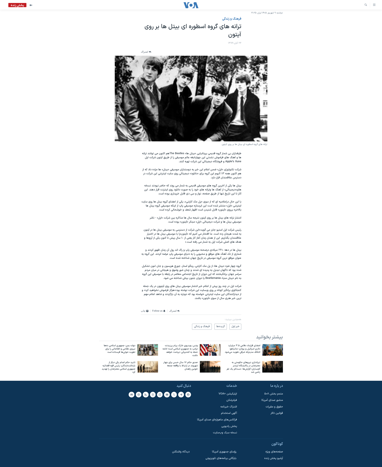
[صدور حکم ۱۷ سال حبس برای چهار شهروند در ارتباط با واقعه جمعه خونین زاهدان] (210, 367)
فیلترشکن (231, 400)
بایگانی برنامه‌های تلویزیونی (220, 458)
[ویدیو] (30, 5)
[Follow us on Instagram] (160, 394)
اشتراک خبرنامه (228, 407)
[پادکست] (138, 394)
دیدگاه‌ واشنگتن (181, 452)
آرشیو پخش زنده (273, 458)
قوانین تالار (277, 413)
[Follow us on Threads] (153, 394)
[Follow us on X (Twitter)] (174, 394)
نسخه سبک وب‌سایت (225, 433)
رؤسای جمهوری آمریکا (224, 452)
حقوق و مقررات (274, 407)
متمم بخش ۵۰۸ (273, 394)
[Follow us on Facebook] (188, 394)
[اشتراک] (131, 394)
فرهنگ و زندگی (231, 19)
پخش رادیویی (229, 426)
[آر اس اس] (145, 394)
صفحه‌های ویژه (274, 452)
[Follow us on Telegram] (181, 394)
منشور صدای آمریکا (272, 400)
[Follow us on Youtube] (167, 394)
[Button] (146, 52)
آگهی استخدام (229, 413)
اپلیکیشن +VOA (228, 394)
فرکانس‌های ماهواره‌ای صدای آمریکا (217, 420)
